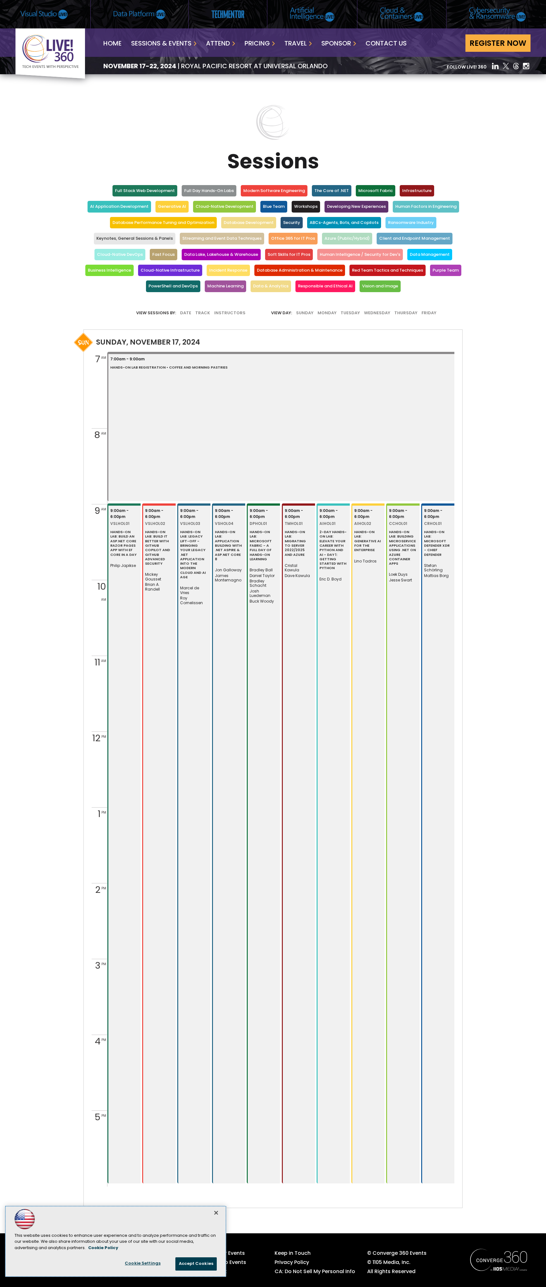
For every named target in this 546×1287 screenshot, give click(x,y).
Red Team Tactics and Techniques (387, 270)
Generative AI (172, 207)
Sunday (304, 313)
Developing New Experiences (356, 207)
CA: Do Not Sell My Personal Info (315, 1271)
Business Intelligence (109, 270)
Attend (218, 44)
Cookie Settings (143, 1263)
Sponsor (336, 44)
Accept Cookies (196, 1264)
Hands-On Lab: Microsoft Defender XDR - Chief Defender (437, 543)
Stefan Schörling (433, 568)
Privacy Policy (292, 1262)
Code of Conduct (204, 1271)
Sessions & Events (161, 44)
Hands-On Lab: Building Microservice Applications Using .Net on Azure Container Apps (402, 548)
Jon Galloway (228, 570)
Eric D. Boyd (330, 579)
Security (291, 223)
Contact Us (386, 44)
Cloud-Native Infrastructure (170, 270)
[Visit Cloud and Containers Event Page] (401, 14)
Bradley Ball (261, 570)
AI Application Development (119, 207)
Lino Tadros (365, 561)
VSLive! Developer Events (213, 1253)
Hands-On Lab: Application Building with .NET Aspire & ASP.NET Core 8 (228, 546)
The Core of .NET (331, 191)
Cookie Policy (103, 1248)
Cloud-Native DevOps (120, 255)
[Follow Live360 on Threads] (516, 66)
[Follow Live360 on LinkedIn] (495, 66)
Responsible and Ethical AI (325, 286)
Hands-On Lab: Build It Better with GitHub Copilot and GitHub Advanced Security (157, 548)
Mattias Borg (436, 576)
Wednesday (377, 313)
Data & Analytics (270, 286)
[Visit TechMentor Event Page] (227, 14)
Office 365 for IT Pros (293, 239)
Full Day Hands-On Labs (209, 191)
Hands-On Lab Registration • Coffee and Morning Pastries (169, 368)
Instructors (230, 313)
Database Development (249, 223)
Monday (327, 313)
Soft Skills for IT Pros (289, 255)
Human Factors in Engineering (426, 207)
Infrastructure (417, 191)
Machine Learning (225, 286)
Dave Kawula (297, 576)
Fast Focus (163, 255)
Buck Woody (262, 602)
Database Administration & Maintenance (300, 270)
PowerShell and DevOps (173, 286)
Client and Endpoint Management (414, 239)
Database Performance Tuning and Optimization (163, 223)
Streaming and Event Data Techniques (222, 239)
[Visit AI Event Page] (312, 14)
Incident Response (228, 270)
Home (112, 44)
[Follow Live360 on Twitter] (506, 66)
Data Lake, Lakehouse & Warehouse (221, 255)
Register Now (498, 44)
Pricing (257, 44)
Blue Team (274, 207)
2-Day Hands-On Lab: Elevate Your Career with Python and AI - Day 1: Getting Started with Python (333, 550)
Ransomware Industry (411, 223)
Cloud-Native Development (224, 207)
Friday (429, 313)
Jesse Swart (400, 580)
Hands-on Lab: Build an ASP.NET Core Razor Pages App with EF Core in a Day (123, 543)
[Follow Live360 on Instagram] (527, 66)
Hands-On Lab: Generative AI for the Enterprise (367, 541)
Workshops (306, 207)
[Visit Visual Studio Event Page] (44, 14)
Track (202, 313)
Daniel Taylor (262, 576)
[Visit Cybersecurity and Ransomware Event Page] (497, 14)
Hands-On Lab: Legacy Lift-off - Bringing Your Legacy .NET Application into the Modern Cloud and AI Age (193, 555)
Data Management (430, 255)
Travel (295, 44)
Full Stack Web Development (145, 191)
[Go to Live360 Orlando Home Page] (50, 77)
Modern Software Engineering (274, 191)
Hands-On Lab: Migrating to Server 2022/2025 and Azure (295, 543)
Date (185, 313)
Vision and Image (380, 286)
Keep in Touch (293, 1253)
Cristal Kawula (292, 568)
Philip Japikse (123, 566)
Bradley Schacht (258, 584)
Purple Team (446, 270)
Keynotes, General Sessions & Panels (134, 239)
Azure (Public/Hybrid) (347, 239)
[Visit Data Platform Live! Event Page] (139, 14)
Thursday (405, 313)
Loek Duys (398, 575)
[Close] (216, 1213)
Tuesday (350, 313)
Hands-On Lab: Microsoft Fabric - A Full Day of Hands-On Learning (261, 546)
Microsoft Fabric (375, 191)
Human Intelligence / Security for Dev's (360, 255)
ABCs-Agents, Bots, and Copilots (344, 223)
